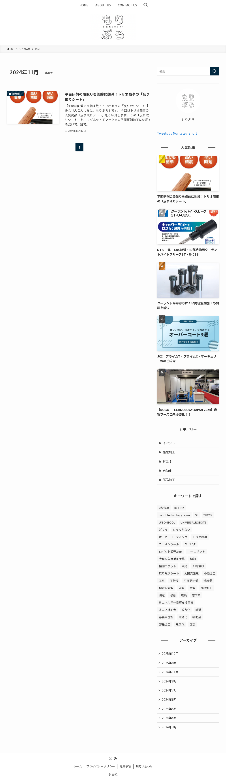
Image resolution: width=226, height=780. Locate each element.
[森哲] (113, 27)
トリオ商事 (200, 537)
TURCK (207, 515)
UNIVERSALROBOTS (193, 522)
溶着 (173, 595)
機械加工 (169, 452)
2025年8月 (169, 663)
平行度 (174, 580)
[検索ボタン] (145, 5)
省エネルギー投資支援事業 (176, 602)
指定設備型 (166, 588)
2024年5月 (169, 709)
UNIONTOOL (167, 522)
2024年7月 (169, 690)
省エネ (167, 461)
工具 (162, 580)
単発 (184, 566)
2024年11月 (170, 672)
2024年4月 (169, 718)
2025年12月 (170, 653)
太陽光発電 (191, 573)
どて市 (163, 530)
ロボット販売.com (171, 551)
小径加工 (209, 573)
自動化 (167, 470)
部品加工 (169, 479)
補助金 (196, 617)
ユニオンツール (169, 544)
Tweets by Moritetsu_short (177, 133)
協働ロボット (167, 566)
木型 (192, 588)
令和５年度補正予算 (172, 559)
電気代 (180, 624)
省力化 (185, 610)
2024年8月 (169, 681)
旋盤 (181, 588)
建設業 (207, 580)
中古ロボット (196, 551)
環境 (184, 595)
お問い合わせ (144, 766)
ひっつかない (181, 530)
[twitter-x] (110, 759)
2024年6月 (169, 699)
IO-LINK (179, 508)
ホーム (77, 766)
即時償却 (198, 566)
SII (196, 515)
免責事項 (125, 766)
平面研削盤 (191, 580)
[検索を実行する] (214, 71)
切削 (193, 559)
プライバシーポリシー (100, 766)
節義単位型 (166, 617)
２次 (192, 624)
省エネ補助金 (167, 610)
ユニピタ (190, 544)
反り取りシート (169, 573)
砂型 (198, 610)
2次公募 (164, 508)
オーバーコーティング (173, 537)
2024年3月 (169, 727)
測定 (162, 595)
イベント (169, 443)
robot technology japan (174, 515)
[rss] (116, 759)
